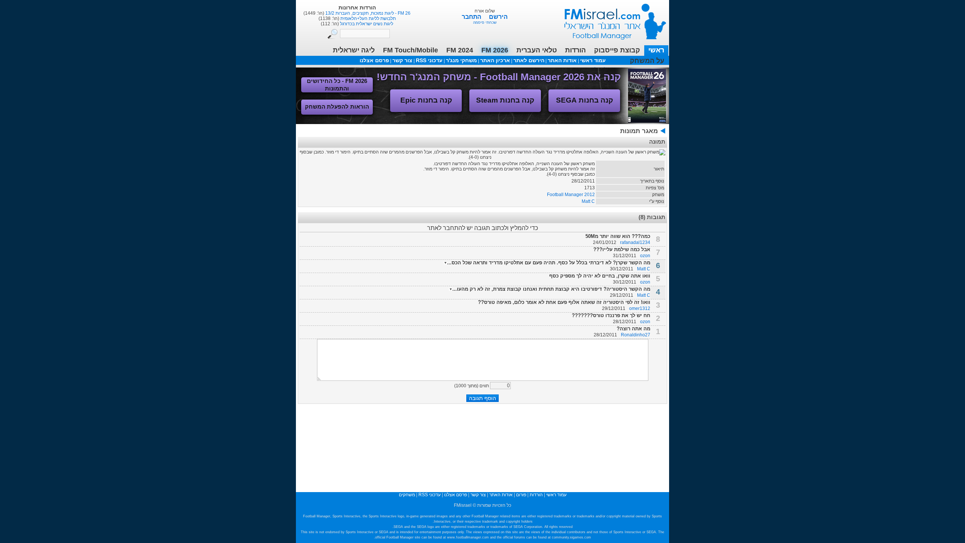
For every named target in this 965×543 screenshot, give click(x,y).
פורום (521, 494)
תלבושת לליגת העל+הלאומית (367, 18)
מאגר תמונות (639, 131)
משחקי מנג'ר (461, 60)
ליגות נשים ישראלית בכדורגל (366, 23)
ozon (645, 255)
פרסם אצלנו (374, 60)
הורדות (575, 50)
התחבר (472, 17)
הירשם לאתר (528, 60)
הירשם (498, 17)
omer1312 (639, 308)
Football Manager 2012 (571, 194)
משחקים (407, 494)
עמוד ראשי (610, 18)
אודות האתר (562, 60)
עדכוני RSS (429, 60)
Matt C (588, 201)
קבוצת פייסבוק (617, 50)
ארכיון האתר (495, 60)
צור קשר (402, 60)
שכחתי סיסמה (484, 22)
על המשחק (647, 60)
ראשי (656, 50)
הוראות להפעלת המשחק (337, 106)
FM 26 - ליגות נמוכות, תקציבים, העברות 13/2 (367, 13)
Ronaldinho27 (635, 334)
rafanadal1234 (635, 242)
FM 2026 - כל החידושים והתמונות (337, 85)
